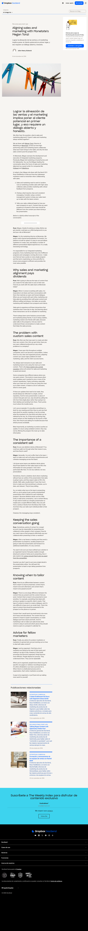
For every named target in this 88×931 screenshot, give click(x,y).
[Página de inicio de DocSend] (44, 831)
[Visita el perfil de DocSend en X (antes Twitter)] (42, 836)
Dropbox (18, 869)
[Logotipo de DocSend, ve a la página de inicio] (11, 3)
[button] (75, 46)
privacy (50, 811)
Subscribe (44, 816)
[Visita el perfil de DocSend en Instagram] (49, 836)
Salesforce (25, 168)
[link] (69, 3)
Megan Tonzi (29, 143)
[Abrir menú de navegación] (85, 3)
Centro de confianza (56, 881)
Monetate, (25, 145)
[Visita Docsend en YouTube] (35, 836)
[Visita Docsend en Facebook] (45, 836)
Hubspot (16, 168)
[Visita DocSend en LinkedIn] (39, 836)
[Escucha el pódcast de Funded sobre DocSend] (52, 836)
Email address (44, 803)
